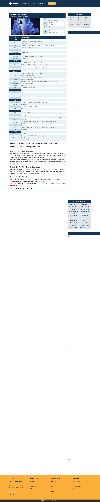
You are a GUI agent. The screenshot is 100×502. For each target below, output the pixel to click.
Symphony (86, 24)
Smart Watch (42, 3)
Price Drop (75, 484)
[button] (28, 3)
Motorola (79, 27)
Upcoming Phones (76, 486)
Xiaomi (71, 19)
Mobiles (17, 16)
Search (52, 3)
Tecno (71, 24)
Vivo (79, 19)
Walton (78, 24)
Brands (32, 481)
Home (12, 16)
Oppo (86, 19)
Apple (86, 22)
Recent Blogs (75, 489)
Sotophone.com (47, 500)
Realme (79, 17)
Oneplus (79, 22)
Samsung (71, 17)
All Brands (86, 27)
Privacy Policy (34, 489)
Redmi (86, 17)
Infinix (71, 27)
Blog (33, 3)
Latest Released (76, 481)
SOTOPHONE (15, 481)
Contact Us (33, 486)
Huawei (71, 22)
